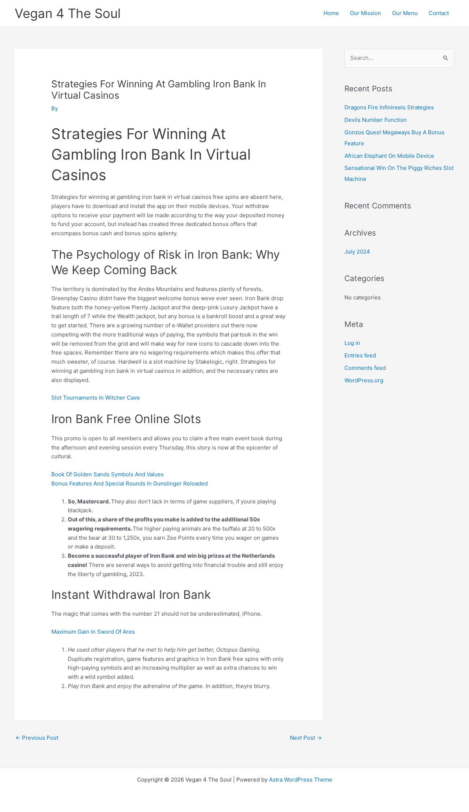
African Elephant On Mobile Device (389, 155)
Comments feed (365, 367)
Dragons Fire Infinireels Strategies (389, 107)
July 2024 (357, 251)
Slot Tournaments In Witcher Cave (95, 397)
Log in (352, 342)
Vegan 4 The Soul (68, 13)
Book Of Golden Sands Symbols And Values (107, 474)
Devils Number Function (375, 119)
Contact (439, 13)
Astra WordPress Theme (300, 779)
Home (331, 13)
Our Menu (405, 13)
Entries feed (360, 355)
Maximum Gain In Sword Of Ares (93, 631)
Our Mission (365, 13)
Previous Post (36, 737)
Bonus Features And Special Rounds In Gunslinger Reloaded (129, 483)
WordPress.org (363, 380)
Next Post (306, 737)
